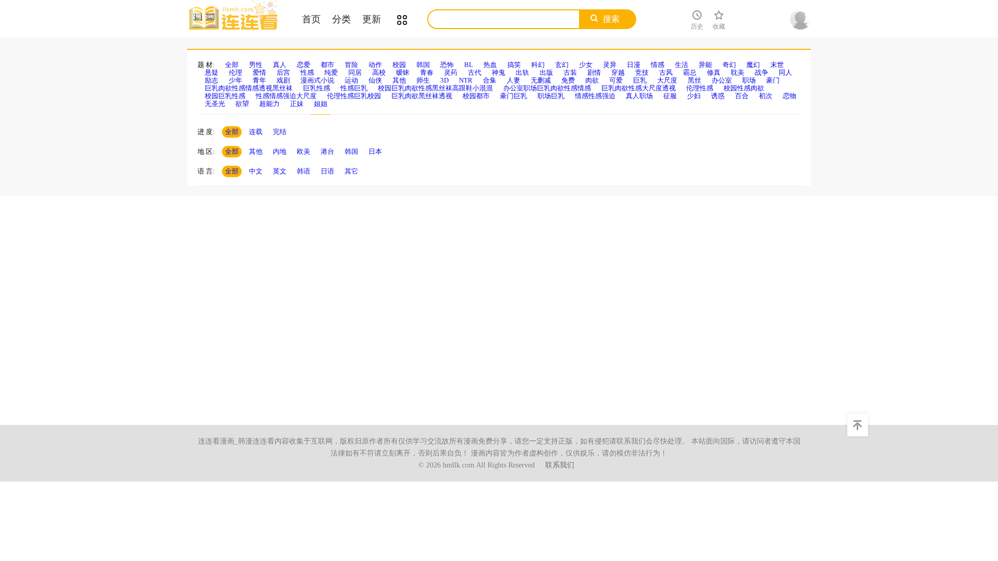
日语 (327, 171)
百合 (741, 96)
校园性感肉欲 (744, 88)
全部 (232, 65)
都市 (327, 65)
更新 (371, 19)
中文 (255, 171)
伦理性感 (699, 88)
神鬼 (498, 72)
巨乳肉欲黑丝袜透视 (421, 96)
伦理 (235, 72)
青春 (427, 72)
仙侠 (375, 80)
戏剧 (283, 80)
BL (468, 65)
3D (444, 80)
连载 (255, 132)
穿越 (618, 72)
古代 (474, 72)
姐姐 (320, 104)
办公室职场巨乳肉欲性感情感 (547, 88)
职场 (749, 80)
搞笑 (514, 65)
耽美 (737, 72)
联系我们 (559, 465)
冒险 (351, 65)
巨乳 (640, 80)
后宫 (283, 72)
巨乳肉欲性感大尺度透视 (638, 88)
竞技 (642, 72)
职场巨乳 (550, 96)
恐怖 (447, 65)
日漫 (633, 65)
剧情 (594, 72)
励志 (211, 80)
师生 (423, 80)
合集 (489, 80)
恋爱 (303, 65)
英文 (279, 171)
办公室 (722, 80)
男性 (255, 65)
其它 (351, 171)
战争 (761, 72)
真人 (279, 65)
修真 (713, 72)
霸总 (690, 72)
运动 (351, 80)
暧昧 (403, 72)
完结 (279, 132)
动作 (375, 65)
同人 (785, 72)
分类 (341, 19)
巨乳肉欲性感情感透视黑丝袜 (249, 88)
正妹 (297, 104)
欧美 (303, 151)
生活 (681, 65)
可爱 (616, 80)
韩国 (423, 65)
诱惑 (718, 96)
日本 (375, 151)
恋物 (789, 96)
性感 (307, 72)
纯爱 (331, 72)
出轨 (522, 72)
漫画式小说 (317, 80)
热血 (490, 65)
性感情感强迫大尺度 (286, 96)
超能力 (269, 104)
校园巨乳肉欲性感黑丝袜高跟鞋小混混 (435, 88)
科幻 (538, 65)
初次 (765, 96)
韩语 (303, 171)
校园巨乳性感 (225, 96)
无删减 (541, 80)
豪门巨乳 (513, 96)
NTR (465, 80)
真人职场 (639, 96)
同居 (355, 72)
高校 (379, 72)
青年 (259, 80)
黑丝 (694, 80)
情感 (657, 65)
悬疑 (211, 72)
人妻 (513, 80)
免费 (568, 80)
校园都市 (476, 96)
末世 (777, 65)
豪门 (773, 80)
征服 (670, 96)
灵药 (450, 72)
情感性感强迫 (595, 96)
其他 (399, 80)
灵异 (609, 65)
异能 (705, 65)
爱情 (259, 72)
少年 (235, 80)
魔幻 (753, 65)
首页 (311, 19)
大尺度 (667, 80)
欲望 (242, 104)
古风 (666, 72)
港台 (327, 151)
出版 (546, 72)
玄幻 (562, 65)
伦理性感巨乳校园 (354, 96)
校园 (399, 65)
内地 (279, 151)
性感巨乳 (353, 88)
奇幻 (729, 65)
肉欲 (592, 80)
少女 (586, 65)
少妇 (694, 96)
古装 (570, 72)
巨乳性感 (316, 88)
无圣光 (215, 104)
